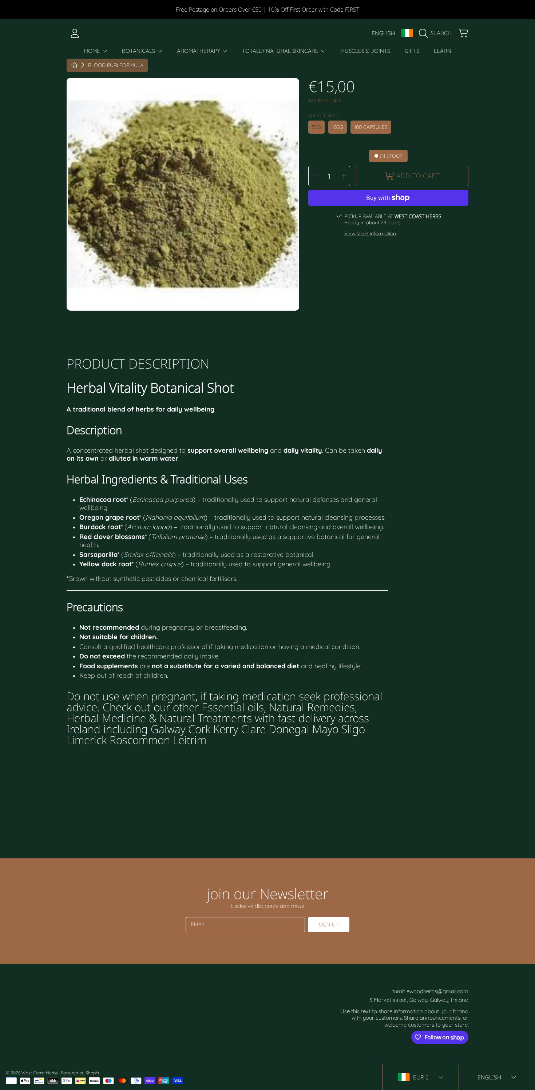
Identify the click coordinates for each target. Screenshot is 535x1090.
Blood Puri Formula (115, 65)
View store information (370, 234)
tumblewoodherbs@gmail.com (430, 991)
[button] (437, 33)
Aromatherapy (199, 50)
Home (93, 50)
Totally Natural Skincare (281, 50)
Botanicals (139, 50)
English (383, 33)
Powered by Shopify (80, 1072)
